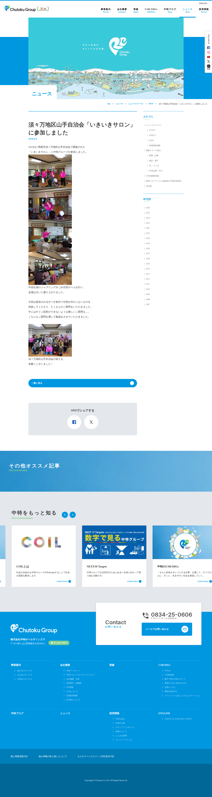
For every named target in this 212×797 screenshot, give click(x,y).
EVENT (152, 130)
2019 (148, 243)
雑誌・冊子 (153, 161)
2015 (148, 264)
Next (73, 515)
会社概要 (65, 665)
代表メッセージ (72, 671)
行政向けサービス (24, 679)
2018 (148, 248)
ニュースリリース (153, 125)
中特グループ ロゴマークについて (80, 675)
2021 (148, 233)
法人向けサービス (24, 675)
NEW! (151, 140)
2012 (148, 279)
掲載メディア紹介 (153, 150)
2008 (148, 299)
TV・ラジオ (154, 166)
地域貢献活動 (154, 145)
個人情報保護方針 (19, 756)
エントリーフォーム (124, 740)
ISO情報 (69, 687)
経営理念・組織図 (73, 683)
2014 (148, 269)
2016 (148, 259)
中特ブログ (17, 713)
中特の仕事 (120, 723)
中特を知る (120, 719)
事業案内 (16, 665)
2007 (148, 304)
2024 (148, 218)
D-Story (168, 671)
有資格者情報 (72, 696)
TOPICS (152, 135)
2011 (148, 284)
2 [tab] (106, 593)
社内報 (149, 186)
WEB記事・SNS (155, 171)
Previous (65, 515)
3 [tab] (110, 593)
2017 (148, 253)
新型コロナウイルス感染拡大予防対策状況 (163, 181)
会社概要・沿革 (72, 679)
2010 (148, 289)
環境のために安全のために (176, 683)
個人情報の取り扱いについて (53, 756)
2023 (148, 223)
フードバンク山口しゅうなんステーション (182, 696)
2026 (148, 208)
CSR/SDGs (164, 665)
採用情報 (114, 713)
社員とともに (170, 687)
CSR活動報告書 (152, 176)
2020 (148, 238)
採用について (121, 731)
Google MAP (60, 643)
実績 (111, 665)
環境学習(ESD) (171, 691)
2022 (148, 228)
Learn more (73, 581)
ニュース (65, 713)
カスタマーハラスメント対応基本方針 (95, 756)
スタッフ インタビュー (125, 727)
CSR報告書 (169, 675)
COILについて (72, 691)
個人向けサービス (24, 671)
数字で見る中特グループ (175, 679)
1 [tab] (101, 593)
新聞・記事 (153, 155)
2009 (148, 294)
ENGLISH (203, 3)
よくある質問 (121, 736)
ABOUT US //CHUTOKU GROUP (178, 719)
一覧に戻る (37, 383)
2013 (148, 274)
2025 (148, 213)
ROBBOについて (73, 700)
